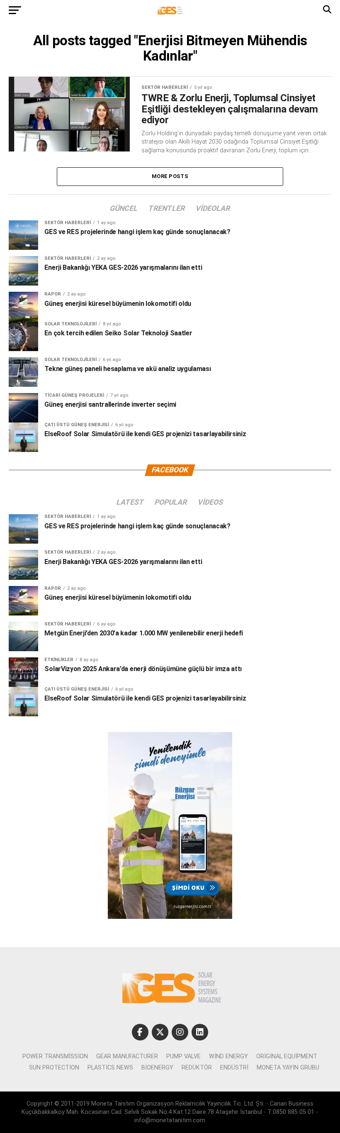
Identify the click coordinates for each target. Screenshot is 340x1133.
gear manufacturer (127, 1056)
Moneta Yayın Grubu (288, 1067)
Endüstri (234, 1067)
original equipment (286, 1056)
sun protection (54, 1067)
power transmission (55, 1056)
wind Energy (228, 1056)
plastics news (110, 1067)
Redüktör (197, 1067)
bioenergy (157, 1067)
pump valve (183, 1056)
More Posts (170, 176)
